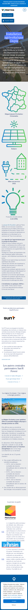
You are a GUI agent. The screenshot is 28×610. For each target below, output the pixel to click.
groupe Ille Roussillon (9, 225)
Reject (14, 605)
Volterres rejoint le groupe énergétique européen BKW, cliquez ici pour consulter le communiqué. (14, 3)
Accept (14, 601)
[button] (24, 10)
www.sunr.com (6, 359)
